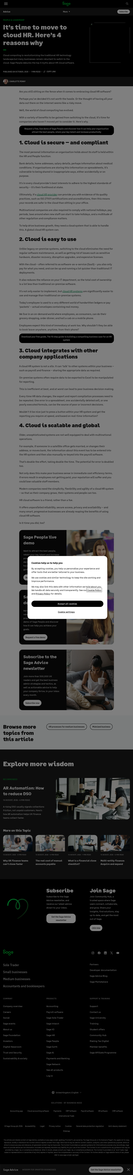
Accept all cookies (67, 604)
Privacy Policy (43, 593)
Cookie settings (66, 612)
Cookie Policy (94, 590)
